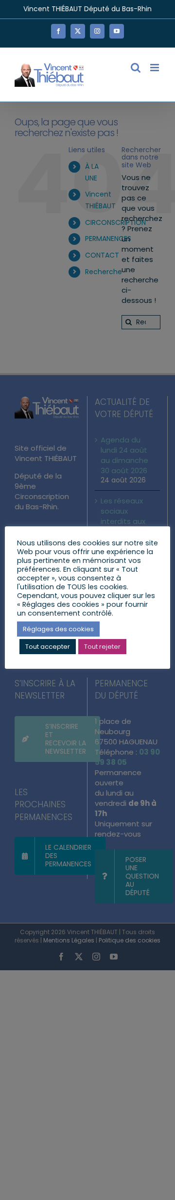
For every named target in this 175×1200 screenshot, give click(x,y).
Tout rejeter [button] (102, 646)
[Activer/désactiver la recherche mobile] (135, 67)
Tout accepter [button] (47, 646)
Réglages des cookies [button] (58, 629)
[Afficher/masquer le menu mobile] (155, 67)
